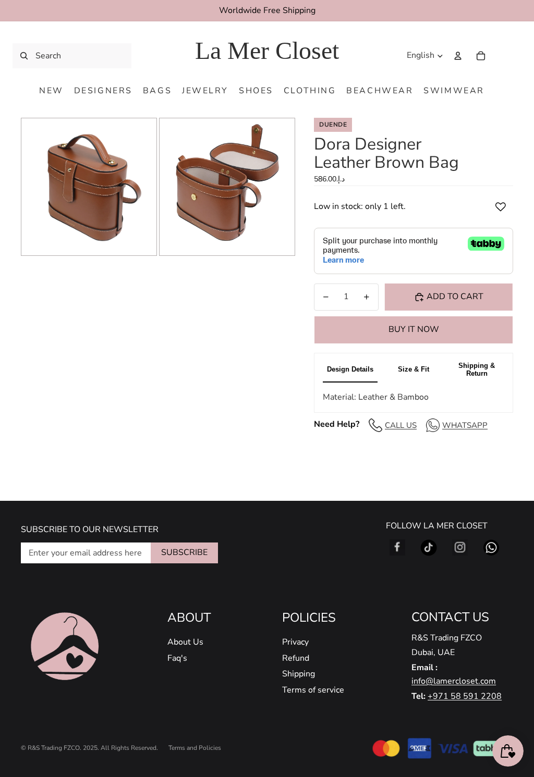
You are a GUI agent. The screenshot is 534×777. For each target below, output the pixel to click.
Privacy (295, 642)
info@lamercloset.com (453, 681)
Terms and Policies (194, 748)
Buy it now (414, 329)
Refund (295, 658)
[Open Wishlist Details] (502, 55)
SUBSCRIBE (184, 552)
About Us (185, 642)
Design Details (350, 369)
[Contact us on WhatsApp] (491, 547)
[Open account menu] (457, 55)
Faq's (177, 658)
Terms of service (313, 690)
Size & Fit (413, 369)
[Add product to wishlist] (500, 206)
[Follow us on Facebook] (397, 547)
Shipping (298, 674)
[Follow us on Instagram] (459, 547)
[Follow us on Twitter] (428, 547)
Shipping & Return (476, 369)
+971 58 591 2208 (465, 696)
